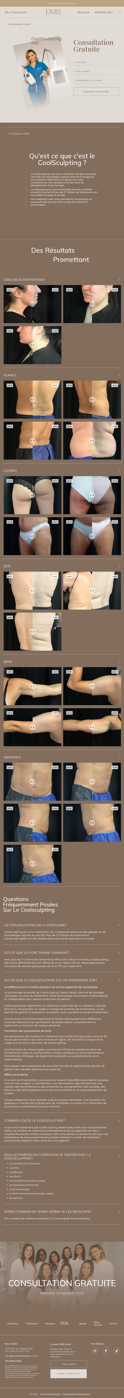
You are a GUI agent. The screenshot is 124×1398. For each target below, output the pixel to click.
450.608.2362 (13, 1360)
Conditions (12, 1323)
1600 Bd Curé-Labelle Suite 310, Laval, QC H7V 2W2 (19, 1349)
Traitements (31, 1323)
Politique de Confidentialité (76, 1394)
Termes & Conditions (50, 1394)
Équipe (82, 1323)
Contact (113, 1323)
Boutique (50, 1323)
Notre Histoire (98, 1323)
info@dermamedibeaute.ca (21, 1356)
